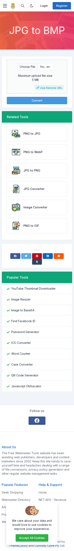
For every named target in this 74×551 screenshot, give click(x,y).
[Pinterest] (37, 256)
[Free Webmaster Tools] (13, 6)
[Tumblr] (37, 262)
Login (44, 5)
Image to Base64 (22, 310)
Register (61, 5)
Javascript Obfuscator (26, 386)
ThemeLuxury (18, 545)
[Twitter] (26, 256)
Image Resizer (21, 299)
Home (43, 492)
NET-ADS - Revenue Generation (52, 502)
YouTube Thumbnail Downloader (33, 288)
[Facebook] (15, 256)
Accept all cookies (32, 538)
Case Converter (22, 364)
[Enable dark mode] (31, 5)
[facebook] (37, 421)
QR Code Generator (24, 375)
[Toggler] (5, 5)
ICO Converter (21, 342)
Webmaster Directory (16, 499)
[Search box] (22, 5)
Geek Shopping (12, 492)
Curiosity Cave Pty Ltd (49, 545)
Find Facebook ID (23, 321)
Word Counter (20, 353)
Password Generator (25, 332)
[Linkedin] (48, 256)
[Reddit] (59, 256)
